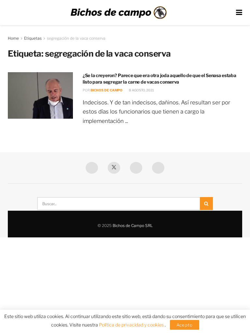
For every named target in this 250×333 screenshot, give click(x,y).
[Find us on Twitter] (114, 168)
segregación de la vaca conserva (76, 38)
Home (13, 38)
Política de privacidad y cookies (132, 324)
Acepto (184, 324)
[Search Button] (206, 203)
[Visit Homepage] (118, 12)
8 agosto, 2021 (141, 90)
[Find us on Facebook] (92, 168)
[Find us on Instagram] (158, 168)
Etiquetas (33, 38)
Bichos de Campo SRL (133, 225)
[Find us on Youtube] (136, 168)
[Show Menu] (239, 12)
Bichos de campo (106, 90)
